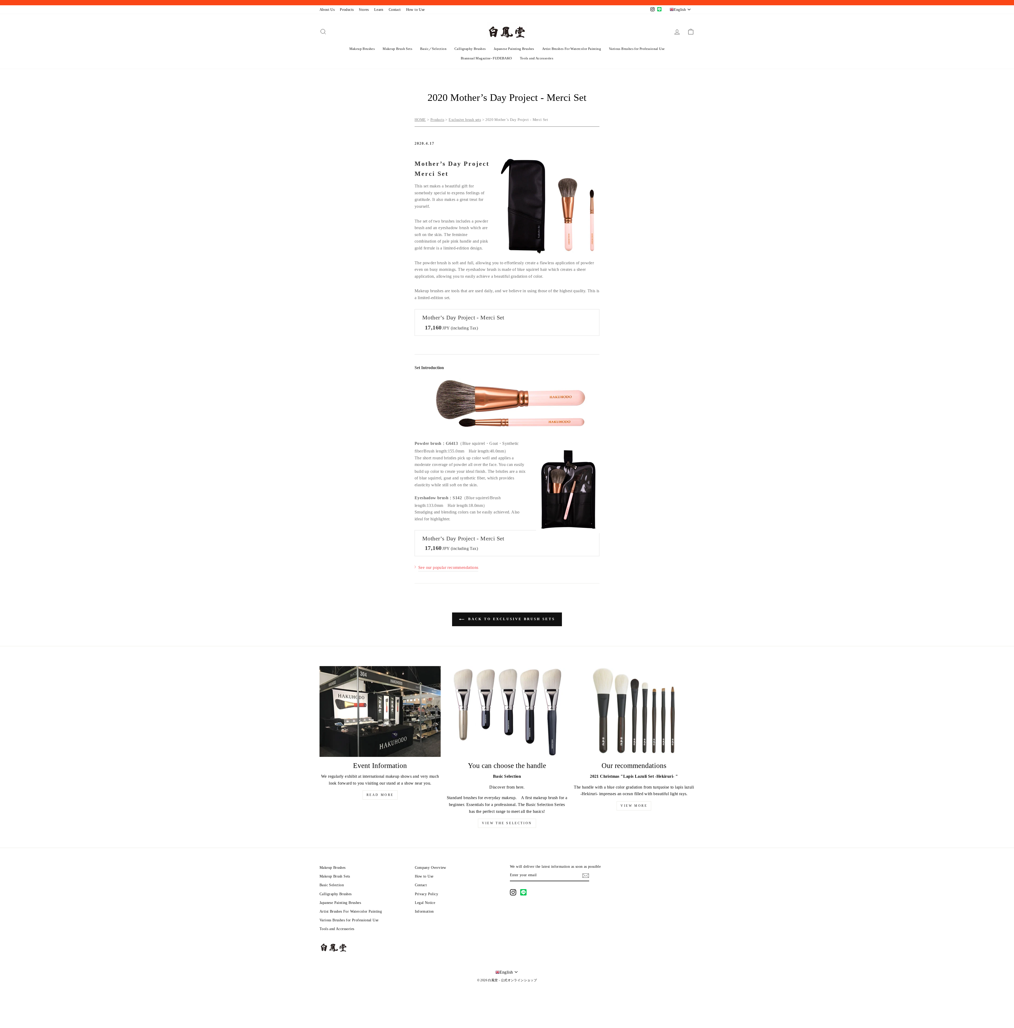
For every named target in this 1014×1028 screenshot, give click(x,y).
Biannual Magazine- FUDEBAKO (486, 58)
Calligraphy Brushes (470, 49)
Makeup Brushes (362, 49)
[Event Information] (380, 711)
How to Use (415, 10)
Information (424, 911)
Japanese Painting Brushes (514, 49)
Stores (364, 10)
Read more (380, 795)
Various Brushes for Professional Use (637, 49)
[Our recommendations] (633, 711)
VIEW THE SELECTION (507, 823)
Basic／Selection (433, 49)
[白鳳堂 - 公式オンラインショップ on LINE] (523, 892)
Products (347, 10)
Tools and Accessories (536, 58)
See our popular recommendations (448, 567)
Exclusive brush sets (465, 119)
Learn (378, 10)
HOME (420, 119)
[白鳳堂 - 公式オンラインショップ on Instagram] (513, 892)
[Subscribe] (585, 875)
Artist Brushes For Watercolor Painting (571, 49)
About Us (327, 10)
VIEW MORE (634, 806)
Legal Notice (425, 903)
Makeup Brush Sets (397, 49)
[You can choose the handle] (507, 711)
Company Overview (430, 868)
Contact (395, 10)
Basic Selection (332, 885)
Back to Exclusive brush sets (510, 619)
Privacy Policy (426, 894)
